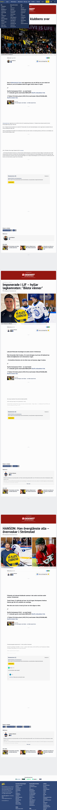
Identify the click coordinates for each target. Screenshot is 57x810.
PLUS (29, 1)
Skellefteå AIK (3, 21)
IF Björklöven (3, 6)
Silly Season (20, 1)
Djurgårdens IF (3, 9)
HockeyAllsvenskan (6, 230)
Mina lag (25, 1)
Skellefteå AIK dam (24, 23)
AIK (11, 6)
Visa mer (28, 520)
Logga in (42, 1)
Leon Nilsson (13, 60)
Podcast (38, 1)
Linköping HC (3, 15)
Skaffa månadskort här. (38, 93)
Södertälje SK (13, 20)
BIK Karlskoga (13, 11)
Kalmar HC (12, 9)
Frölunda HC (3, 11)
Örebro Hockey (3, 26)
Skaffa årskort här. (12, 98)
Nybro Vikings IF (13, 17)
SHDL (21, 4)
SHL (1, 4)
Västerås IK (13, 25)
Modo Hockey (13, 14)
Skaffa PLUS (11, 182)
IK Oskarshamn (13, 18)
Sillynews (10, 282)
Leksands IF (13, 12)
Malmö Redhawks (4, 18)
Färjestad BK (3, 12)
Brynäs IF (3, 7)
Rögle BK (2, 20)
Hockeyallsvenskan (14, 4)
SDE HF (22, 21)
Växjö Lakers (3, 25)
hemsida (21, 150)
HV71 (2, 14)
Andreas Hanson (13, 329)
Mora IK (12, 15)
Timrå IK (2, 23)
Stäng (55, 804)
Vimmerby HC (13, 21)
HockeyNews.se (5, 282)
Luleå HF (2, 17)
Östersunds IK (13, 26)
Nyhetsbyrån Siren (16, 82)
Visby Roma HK (13, 23)
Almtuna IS (12, 7)
